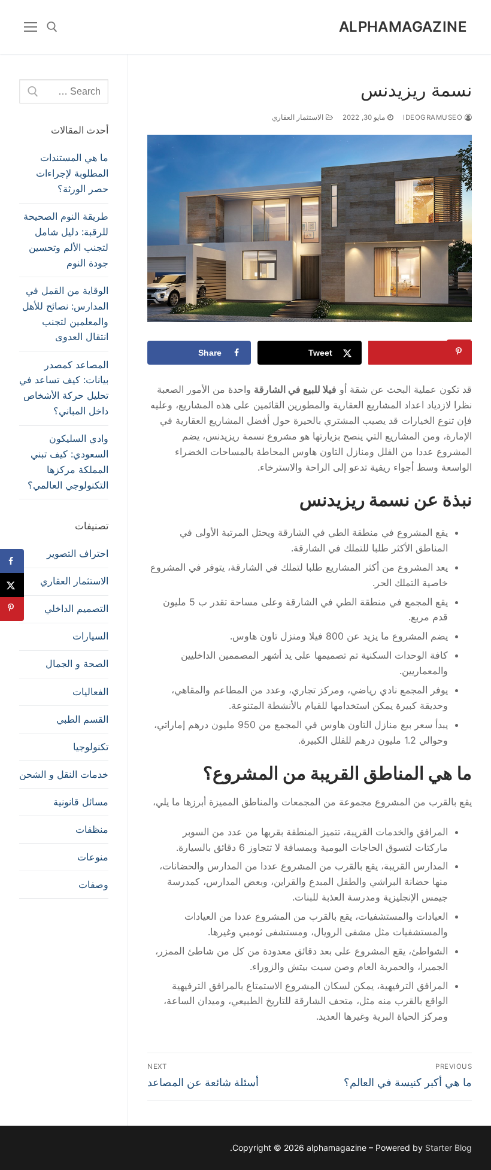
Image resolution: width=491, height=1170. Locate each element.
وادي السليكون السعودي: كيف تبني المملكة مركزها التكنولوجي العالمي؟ (68, 461)
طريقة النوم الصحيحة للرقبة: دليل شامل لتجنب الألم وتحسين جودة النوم (65, 239)
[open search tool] (52, 27)
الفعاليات (90, 692)
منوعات (92, 857)
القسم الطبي (82, 719)
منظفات (91, 829)
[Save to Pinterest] (420, 353)
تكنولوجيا (90, 747)
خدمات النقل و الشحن (63, 774)
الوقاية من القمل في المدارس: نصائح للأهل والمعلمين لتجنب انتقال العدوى (65, 313)
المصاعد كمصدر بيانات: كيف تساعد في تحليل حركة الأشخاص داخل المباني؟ (63, 388)
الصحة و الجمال (77, 663)
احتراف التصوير (77, 553)
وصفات (93, 884)
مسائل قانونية (80, 802)
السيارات (90, 636)
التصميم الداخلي (76, 608)
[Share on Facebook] (12, 561)
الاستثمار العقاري (299, 117)
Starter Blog (448, 1147)
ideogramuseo (434, 117)
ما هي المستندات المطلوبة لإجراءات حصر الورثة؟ (72, 173)
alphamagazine (403, 26)
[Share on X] (12, 585)
